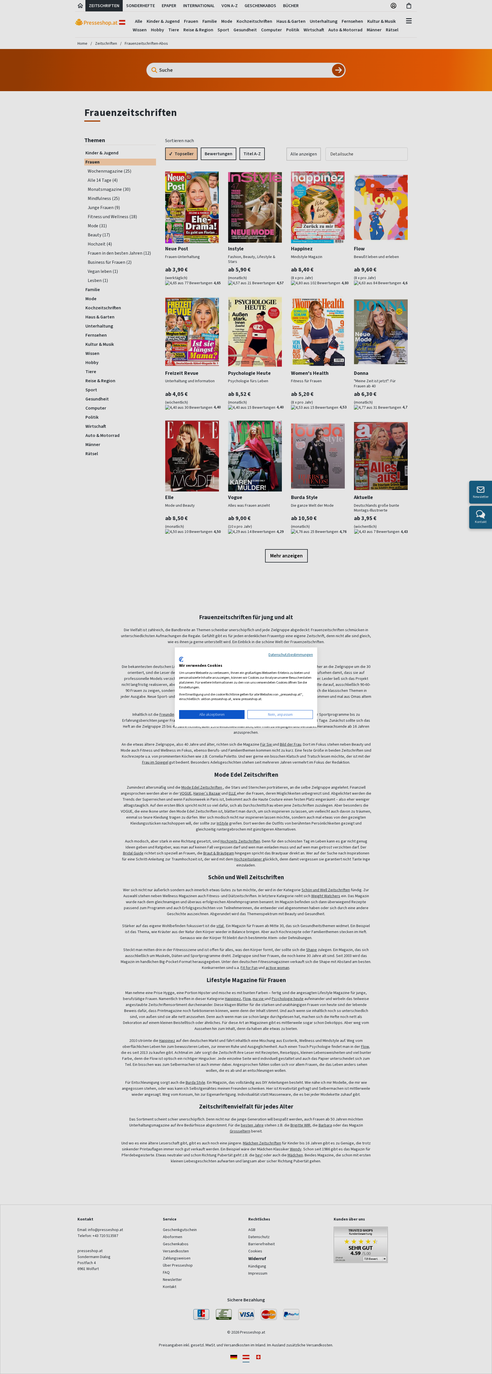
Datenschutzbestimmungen (290, 654)
